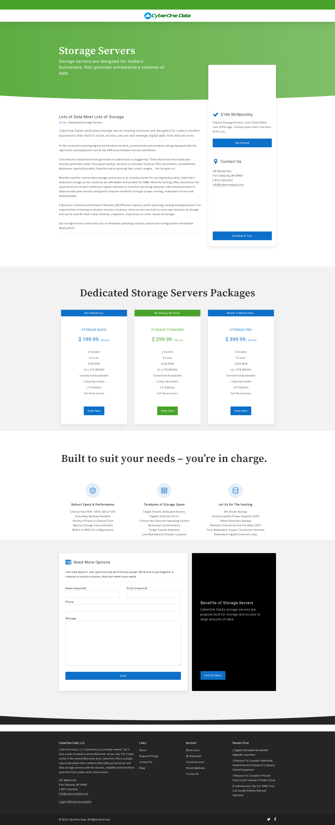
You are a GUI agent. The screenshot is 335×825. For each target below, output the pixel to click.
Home (62, 122)
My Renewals (193, 756)
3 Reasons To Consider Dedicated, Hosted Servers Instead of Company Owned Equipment (254, 765)
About (142, 750)
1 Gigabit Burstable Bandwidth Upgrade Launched (250, 752)
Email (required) (137, 588)
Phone (69, 602)
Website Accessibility (80, 801)
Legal (62, 801)
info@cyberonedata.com (228, 185)
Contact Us (145, 762)
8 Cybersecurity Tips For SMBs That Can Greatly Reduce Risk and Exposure (253, 790)
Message (70, 618)
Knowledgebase (195, 768)
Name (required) (75, 588)
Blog (142, 768)
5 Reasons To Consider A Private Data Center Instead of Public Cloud (254, 778)
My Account (193, 750)
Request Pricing (148, 756)
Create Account (195, 762)
